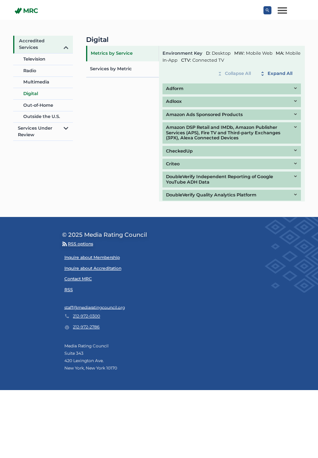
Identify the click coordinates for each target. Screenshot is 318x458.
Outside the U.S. (41, 116)
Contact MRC (78, 278)
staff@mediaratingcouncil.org (94, 307)
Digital (30, 93)
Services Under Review (35, 131)
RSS (68, 289)
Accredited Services (32, 44)
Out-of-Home (38, 105)
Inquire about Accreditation (92, 268)
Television (34, 59)
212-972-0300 (86, 316)
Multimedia (36, 82)
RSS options (80, 243)
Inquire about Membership (92, 257)
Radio (29, 70)
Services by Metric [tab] (111, 68)
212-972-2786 (86, 327)
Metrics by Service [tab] (112, 53)
